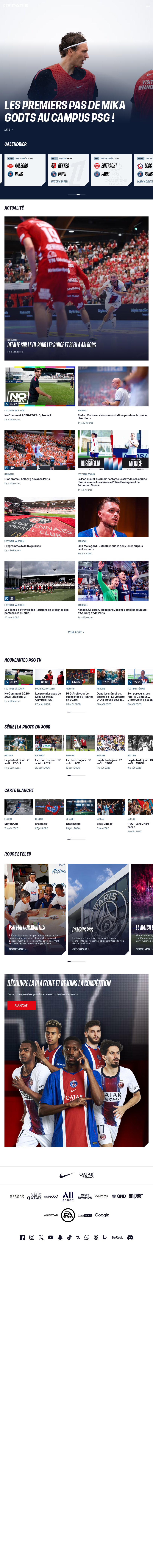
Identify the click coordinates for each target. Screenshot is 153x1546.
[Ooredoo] (51, 1196)
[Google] (102, 1215)
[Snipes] (136, 1196)
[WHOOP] (102, 1196)
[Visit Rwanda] (85, 1196)
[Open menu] (148, 5)
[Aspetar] (51, 1215)
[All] (68, 1196)
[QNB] (119, 1196)
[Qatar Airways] (86, 1175)
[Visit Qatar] (34, 1196)
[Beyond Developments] (17, 1196)
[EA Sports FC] (68, 1215)
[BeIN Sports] (85, 1215)
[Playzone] (21, 1005)
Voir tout (75, 632)
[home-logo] (15, 5)
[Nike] (67, 1175)
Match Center (59, 181)
